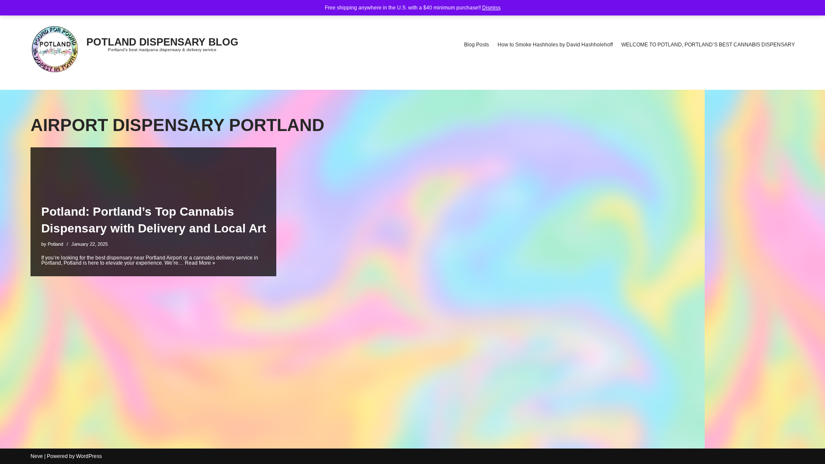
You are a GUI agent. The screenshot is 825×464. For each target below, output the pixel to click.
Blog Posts (476, 45)
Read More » (200, 263)
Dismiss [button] (491, 8)
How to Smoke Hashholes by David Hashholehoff (555, 45)
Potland (55, 244)
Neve (37, 456)
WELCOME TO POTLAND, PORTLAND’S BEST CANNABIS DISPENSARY (708, 45)
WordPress (89, 456)
